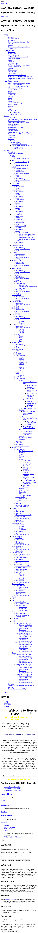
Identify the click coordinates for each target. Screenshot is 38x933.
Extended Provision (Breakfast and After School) (22, 119)
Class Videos (23, 500)
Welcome (11, 37)
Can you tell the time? (29, 480)
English (21, 526)
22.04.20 (21, 367)
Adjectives (30, 405)
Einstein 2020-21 (17, 324)
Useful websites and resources (28, 286)
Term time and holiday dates (16, 121)
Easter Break (23, 362)
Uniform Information (14, 124)
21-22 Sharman (16, 190)
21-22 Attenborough (18, 199)
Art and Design (12, 104)
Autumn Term (23, 498)
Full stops (29, 406)
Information (22, 589)
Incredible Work (20, 511)
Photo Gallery (19, 171)
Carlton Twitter (12, 137)
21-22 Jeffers (15, 183)
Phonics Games (27, 431)
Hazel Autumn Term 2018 (23, 623)
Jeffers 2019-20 (16, 354)
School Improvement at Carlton (17, 75)
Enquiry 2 (22, 323)
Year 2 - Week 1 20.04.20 (27, 464)
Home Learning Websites (15, 153)
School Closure (19, 525)
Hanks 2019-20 (16, 508)
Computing (11, 94)
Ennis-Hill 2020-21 (17, 308)
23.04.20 (21, 369)
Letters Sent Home (20, 602)
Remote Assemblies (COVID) (17, 689)
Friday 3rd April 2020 (21, 569)
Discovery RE (12, 96)
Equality (10, 43)
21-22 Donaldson (17, 170)
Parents (6, 116)
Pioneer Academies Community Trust (19, 42)
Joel (20, 341)
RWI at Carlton (12, 89)
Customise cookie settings (22, 860)
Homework (18, 442)
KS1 (13, 160)
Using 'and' (30, 401)
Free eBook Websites (29, 411)
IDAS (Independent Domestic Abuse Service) (21, 132)
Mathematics (11, 93)
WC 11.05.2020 (31, 423)
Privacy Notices (12, 70)
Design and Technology (15, 103)
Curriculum (22, 529)
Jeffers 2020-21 (16, 260)
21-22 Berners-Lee (17, 221)
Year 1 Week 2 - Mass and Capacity (29, 482)
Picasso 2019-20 (16, 447)
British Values (12, 53)
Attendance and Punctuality (16, 127)
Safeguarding (12, 73)
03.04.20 (21, 360)
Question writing (31, 403)
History (10, 99)
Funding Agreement (14, 58)
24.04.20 (21, 370)
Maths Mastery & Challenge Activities (29, 427)
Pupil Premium (12, 71)
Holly (13, 600)
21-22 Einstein (16, 240)
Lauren (21, 336)
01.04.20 (21, 357)
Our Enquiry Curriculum (15, 84)
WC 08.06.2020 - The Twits (32, 386)
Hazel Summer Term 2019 (23, 643)
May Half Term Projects (22, 554)
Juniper (14, 620)
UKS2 (14, 167)
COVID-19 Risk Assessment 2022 (18, 57)
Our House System (13, 111)
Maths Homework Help (22, 505)
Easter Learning (20, 556)
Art (20, 493)
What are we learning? (22, 158)
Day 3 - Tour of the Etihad (27, 239)
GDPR (10, 60)
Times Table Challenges (22, 615)
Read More (4, 801)
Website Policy (8, 829)
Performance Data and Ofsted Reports (19, 65)
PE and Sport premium (14, 66)
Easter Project (23, 439)
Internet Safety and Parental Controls (19, 122)
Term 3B (21, 579)
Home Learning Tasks (21, 557)
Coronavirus (11, 140)
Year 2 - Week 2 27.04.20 (27, 471)
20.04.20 (21, 364)
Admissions (11, 52)
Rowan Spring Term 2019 (23, 664)
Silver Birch (15, 612)
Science (10, 106)
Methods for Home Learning (23, 515)
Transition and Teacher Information (22, 145)
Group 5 (21, 331)
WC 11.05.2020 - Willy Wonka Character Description (32, 396)
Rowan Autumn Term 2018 (23, 654)
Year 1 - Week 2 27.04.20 (27, 468)
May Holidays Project (25, 437)
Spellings (18, 441)
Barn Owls (15, 618)
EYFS (13, 157)
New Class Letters (17, 147)
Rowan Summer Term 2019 (23, 674)
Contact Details (12, 48)
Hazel (13, 621)
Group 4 (21, 329)
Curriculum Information (22, 446)
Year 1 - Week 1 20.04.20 (27, 461)
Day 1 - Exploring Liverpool (27, 234)
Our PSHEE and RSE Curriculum (18, 86)
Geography (11, 101)
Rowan (14, 653)
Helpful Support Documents (27, 433)
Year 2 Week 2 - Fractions (27, 486)
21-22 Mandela (16, 227)
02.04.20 (21, 359)
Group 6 (21, 332)
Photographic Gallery (25, 625)
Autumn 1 (22, 375)
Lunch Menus (12, 126)
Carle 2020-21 (16, 252)
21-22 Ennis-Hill (17, 214)
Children (7, 150)
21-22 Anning (16, 185)
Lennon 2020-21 (17, 301)
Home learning (19, 262)
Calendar (5, 805)
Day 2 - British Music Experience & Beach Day (26, 236)
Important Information (25, 631)
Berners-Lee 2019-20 (18, 584)
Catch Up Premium (13, 55)
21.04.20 (21, 365)
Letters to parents (13, 130)
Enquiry (17, 175)
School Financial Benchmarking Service (20, 76)
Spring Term (22, 608)
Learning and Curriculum (11, 81)
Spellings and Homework (22, 173)
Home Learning (12, 129)
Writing (10, 91)
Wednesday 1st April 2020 (23, 566)
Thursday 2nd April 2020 (22, 567)
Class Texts (18, 538)
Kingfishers (15, 597)
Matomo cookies (10, 899)
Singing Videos (23, 285)
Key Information (9, 50)
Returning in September (15, 142)
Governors (11, 61)
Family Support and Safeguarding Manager (20, 134)
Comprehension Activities (27, 414)
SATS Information (20, 592)
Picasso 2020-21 (16, 275)
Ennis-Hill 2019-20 (17, 546)
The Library (11, 684)
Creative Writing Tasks (29, 408)
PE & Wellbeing (24, 490)
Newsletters (11, 135)
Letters (17, 350)
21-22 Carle (15, 176)
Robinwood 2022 (20, 219)
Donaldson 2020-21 (17, 245)
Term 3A (21, 577)
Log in (6, 692)
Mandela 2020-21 (17, 314)
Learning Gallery (20, 497)
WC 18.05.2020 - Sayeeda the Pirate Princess (32, 390)
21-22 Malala (16, 204)
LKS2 (13, 163)
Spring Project (19, 510)
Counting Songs (20, 516)
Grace (21, 339)
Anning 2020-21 (16, 268)
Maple (13, 598)
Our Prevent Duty (13, 63)
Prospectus (11, 139)
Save (16, 931)
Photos (17, 352)
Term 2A (21, 574)
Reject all (3, 860)
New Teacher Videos (18, 149)
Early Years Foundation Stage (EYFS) (19, 83)
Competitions (16, 112)
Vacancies (11, 45)
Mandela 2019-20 (17, 552)
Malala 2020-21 (16, 295)
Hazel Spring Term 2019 (22, 633)
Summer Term (23, 610)
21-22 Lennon (16, 209)
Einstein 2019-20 (17, 564)
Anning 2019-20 (16, 377)
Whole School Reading (15, 88)
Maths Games (27, 424)
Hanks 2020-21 (16, 282)
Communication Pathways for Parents (19, 47)
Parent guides (23, 288)
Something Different (25, 495)
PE (9, 107)
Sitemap (6, 825)
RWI (20, 429)
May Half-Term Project (26, 451)
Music (10, 109)
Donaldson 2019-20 (17, 349)
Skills (24, 400)
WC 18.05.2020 (31, 421)
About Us (7, 35)
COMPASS (11, 117)
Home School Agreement (19, 144)
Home (6, 34)
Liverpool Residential (21, 232)
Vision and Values (13, 38)
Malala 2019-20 (16, 523)
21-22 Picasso (16, 194)
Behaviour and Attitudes (15, 114)
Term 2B (21, 575)
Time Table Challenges (22, 603)
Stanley (21, 337)
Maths (21, 416)
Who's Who (11, 40)
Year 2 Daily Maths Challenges (28, 478)
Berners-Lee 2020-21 (18, 342)
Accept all (11, 860)
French (10, 98)
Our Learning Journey (25, 626)
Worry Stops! (12, 152)
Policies (10, 68)
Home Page (4, 3)
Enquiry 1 (22, 321)
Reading (21, 410)
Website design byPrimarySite (13, 837)
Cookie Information (10, 827)
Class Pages (11, 155)
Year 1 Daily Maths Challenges (28, 474)
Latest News (6, 794)
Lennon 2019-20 (17, 536)
